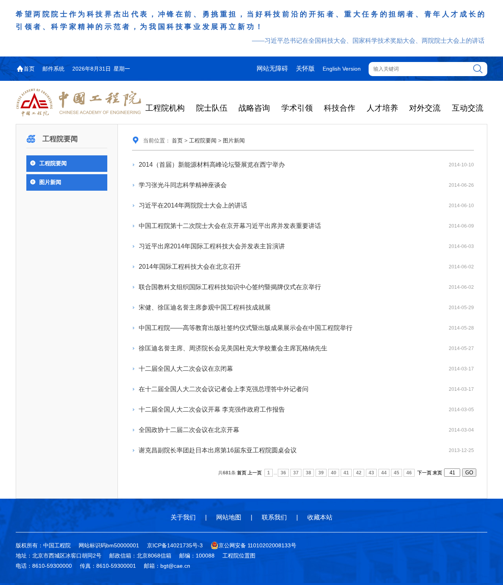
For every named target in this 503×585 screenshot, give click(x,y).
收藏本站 (319, 517)
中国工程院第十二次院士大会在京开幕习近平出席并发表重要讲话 (230, 225)
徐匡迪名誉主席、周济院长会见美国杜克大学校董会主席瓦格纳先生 (233, 348)
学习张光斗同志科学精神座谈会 (183, 185)
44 (384, 473)
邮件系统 (53, 69)
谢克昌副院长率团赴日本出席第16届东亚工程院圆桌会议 (218, 450)
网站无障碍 (272, 68)
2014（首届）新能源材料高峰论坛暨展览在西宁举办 (212, 164)
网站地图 (228, 517)
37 (296, 473)
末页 (437, 473)
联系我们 (274, 517)
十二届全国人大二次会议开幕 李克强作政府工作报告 (212, 409)
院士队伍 (212, 108)
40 (333, 473)
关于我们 (183, 517)
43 (371, 473)
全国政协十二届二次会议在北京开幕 (189, 429)
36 (283, 473)
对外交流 (425, 108)
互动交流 (467, 108)
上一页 (255, 473)
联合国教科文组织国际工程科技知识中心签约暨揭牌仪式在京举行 (230, 287)
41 (346, 473)
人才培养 (382, 108)
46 (409, 473)
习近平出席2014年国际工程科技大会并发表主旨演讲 (212, 246)
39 (321, 473)
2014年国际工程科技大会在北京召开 (190, 266)
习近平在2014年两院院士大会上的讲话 (193, 205)
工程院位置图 (238, 555)
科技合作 (339, 108)
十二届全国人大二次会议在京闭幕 (186, 368)
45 (396, 473)
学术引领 (297, 108)
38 (308, 473)
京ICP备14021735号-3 (175, 545)
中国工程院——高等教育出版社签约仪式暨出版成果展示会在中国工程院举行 (245, 327)
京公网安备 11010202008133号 (257, 545)
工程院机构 (165, 108)
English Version (342, 69)
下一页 (424, 473)
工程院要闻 (53, 163)
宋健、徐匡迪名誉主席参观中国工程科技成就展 (205, 307)
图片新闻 (50, 182)
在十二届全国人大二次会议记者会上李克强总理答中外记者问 (223, 389)
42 (359, 473)
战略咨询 (254, 108)
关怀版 (305, 68)
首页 (29, 69)
